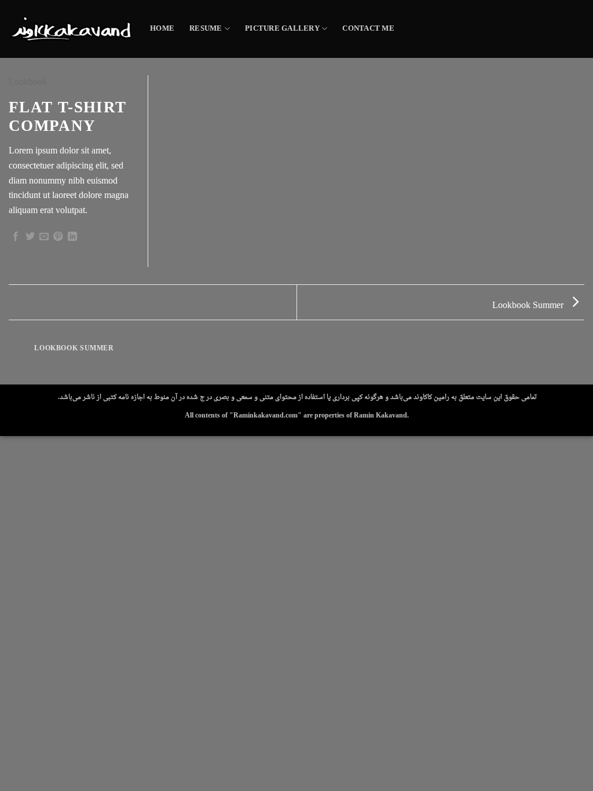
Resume (205, 29)
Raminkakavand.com (265, 416)
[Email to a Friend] (44, 238)
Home (162, 29)
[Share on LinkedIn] (72, 238)
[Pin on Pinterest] (58, 238)
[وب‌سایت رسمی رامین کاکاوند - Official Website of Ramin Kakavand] (71, 28)
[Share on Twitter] (30, 238)
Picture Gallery (282, 29)
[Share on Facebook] (15, 238)
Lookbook (28, 82)
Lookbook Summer (529, 305)
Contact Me (368, 29)
